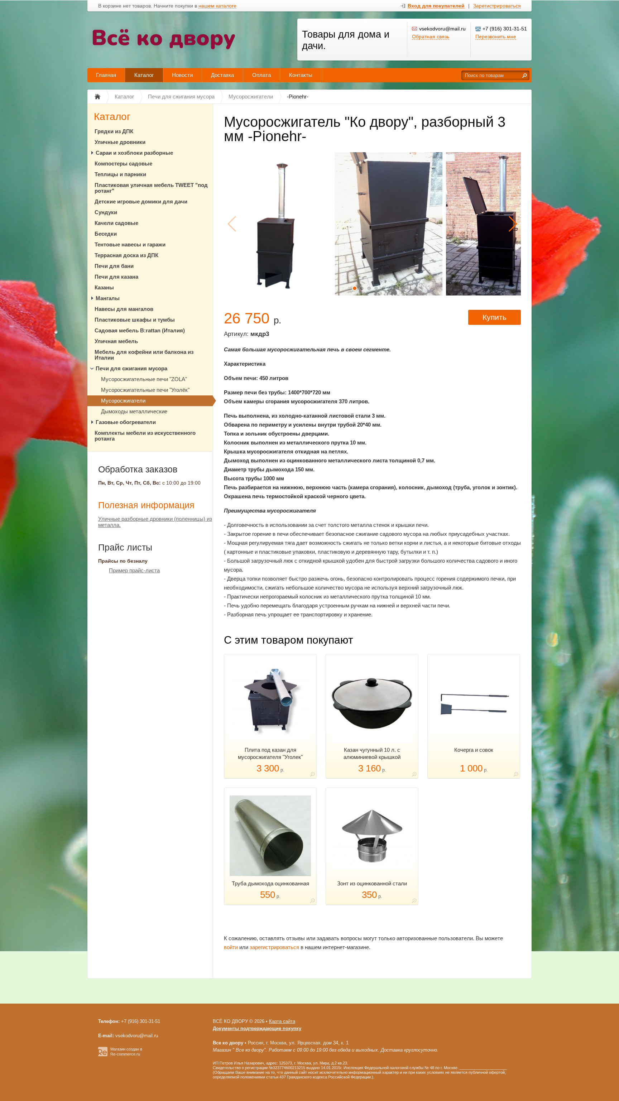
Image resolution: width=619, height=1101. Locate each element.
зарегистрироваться (274, 947)
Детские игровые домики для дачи (141, 201)
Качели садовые (116, 223)
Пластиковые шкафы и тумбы (135, 320)
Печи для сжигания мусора (131, 368)
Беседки (106, 234)
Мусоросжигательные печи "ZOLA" (144, 379)
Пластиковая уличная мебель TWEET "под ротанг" (151, 188)
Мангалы (108, 298)
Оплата (261, 75)
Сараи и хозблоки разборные (134, 153)
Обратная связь (430, 36)
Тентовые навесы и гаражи (130, 244)
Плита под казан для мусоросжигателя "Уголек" (270, 753)
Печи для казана (116, 277)
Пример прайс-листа (134, 570)
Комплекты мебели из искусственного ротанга (145, 436)
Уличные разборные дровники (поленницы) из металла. (155, 522)
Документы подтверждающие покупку (257, 1028)
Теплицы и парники (120, 174)
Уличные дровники (120, 142)
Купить (495, 317)
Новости (182, 75)
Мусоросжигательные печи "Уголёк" (145, 390)
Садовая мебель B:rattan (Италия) (140, 330)
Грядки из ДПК (114, 131)
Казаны (104, 287)
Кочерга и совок (473, 750)
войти (231, 947)
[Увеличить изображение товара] (312, 775)
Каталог (144, 75)
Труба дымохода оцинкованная (270, 883)
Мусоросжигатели (123, 401)
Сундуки (106, 212)
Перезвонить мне (495, 36)
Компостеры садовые (123, 163)
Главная (106, 75)
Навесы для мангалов (124, 309)
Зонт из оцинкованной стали (372, 883)
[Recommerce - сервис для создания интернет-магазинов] (102, 1055)
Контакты (300, 75)
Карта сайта (282, 1021)
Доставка (222, 75)
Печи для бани (114, 266)
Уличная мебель (116, 341)
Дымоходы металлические (134, 411)
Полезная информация (146, 505)
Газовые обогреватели (126, 422)
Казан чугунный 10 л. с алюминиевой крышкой (372, 753)
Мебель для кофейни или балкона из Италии (144, 355)
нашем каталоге (217, 6)
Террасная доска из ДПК (126, 255)
